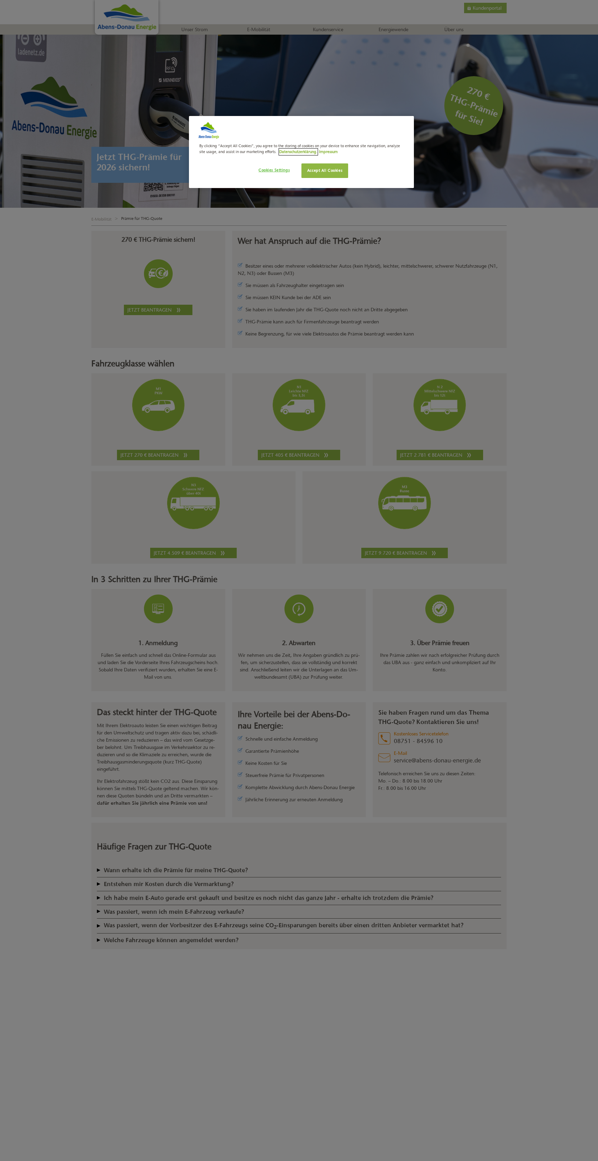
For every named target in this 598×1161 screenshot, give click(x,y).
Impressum (328, 151)
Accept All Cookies (324, 170)
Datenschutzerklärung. (298, 151)
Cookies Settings (274, 170)
